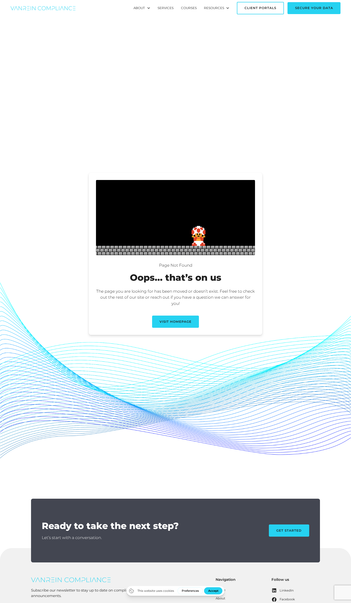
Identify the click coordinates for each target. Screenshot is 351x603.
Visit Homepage (175, 321)
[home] (43, 8)
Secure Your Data (314, 8)
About (220, 598)
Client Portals (260, 8)
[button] (142, 8)
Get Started (289, 530)
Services (166, 8)
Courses (189, 8)
